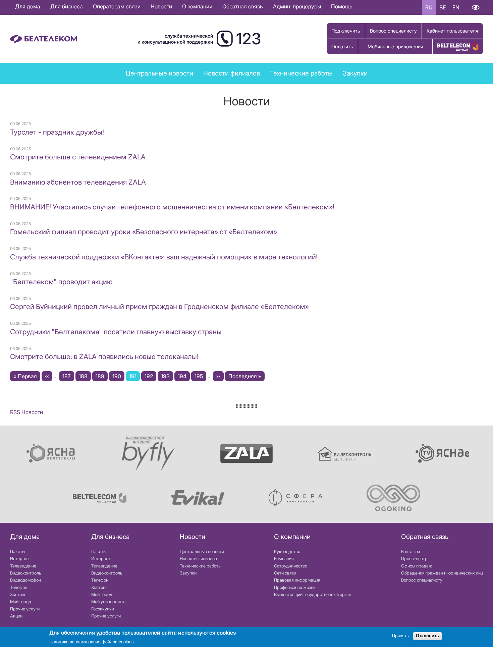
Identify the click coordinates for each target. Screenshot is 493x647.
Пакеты (17, 551)
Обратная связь (242, 6)
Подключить (345, 31)
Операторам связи (117, 6)
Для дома (27, 6)
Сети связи (285, 573)
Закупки (355, 73)
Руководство (287, 551)
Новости (161, 6)
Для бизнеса (66, 6)
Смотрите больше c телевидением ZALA (78, 157)
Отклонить (427, 636)
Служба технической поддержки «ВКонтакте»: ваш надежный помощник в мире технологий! (164, 257)
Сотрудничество (290, 565)
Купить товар (458, 46)
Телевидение (23, 565)
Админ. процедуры (297, 6)
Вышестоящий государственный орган (312, 594)
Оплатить (342, 46)
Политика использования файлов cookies (91, 641)
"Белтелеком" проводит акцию (61, 282)
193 (167, 376)
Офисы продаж (416, 565)
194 (184, 376)
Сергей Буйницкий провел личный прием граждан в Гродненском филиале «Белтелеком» (159, 306)
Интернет (19, 558)
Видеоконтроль (25, 573)
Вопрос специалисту (393, 31)
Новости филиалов (231, 73)
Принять (400, 636)
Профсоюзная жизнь (295, 587)
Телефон (18, 587)
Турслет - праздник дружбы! (57, 132)
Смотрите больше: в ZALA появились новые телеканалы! (104, 356)
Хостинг (18, 594)
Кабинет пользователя (452, 31)
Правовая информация (297, 580)
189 (102, 376)
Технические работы (301, 73)
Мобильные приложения (395, 46)
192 (150, 376)
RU (429, 7)
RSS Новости (26, 412)
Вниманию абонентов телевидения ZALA (78, 182)
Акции (16, 615)
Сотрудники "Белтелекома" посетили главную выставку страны (116, 332)
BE (442, 7)
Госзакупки (102, 608)
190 (118, 376)
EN (455, 7)
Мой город (20, 601)
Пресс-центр (414, 558)
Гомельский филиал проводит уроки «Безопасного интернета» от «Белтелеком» (143, 232)
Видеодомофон (25, 580)
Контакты (410, 551)
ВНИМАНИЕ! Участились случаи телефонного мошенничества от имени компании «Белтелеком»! (172, 207)
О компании (197, 6)
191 (134, 377)
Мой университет (108, 601)
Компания (284, 558)
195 (200, 376)
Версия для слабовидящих (475, 7)
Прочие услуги (25, 608)
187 (68, 376)
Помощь (341, 6)
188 (85, 376)
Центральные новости (159, 73)
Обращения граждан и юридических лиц (442, 573)
